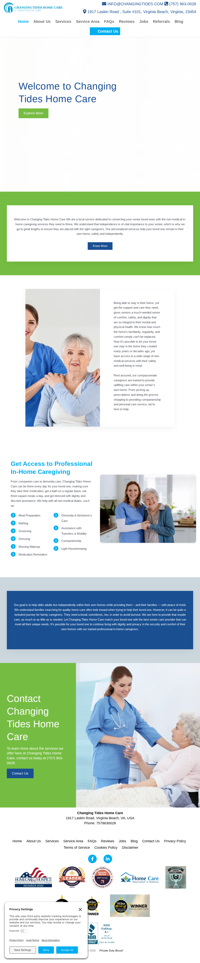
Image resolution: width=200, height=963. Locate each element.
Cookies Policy (105, 848)
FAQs (92, 841)
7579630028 (106, 823)
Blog (134, 841)
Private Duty (111, 950)
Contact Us (151, 841)
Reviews (107, 841)
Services (52, 841)
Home (17, 841)
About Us (33, 841)
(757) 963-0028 (182, 4)
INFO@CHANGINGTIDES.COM (135, 4)
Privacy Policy (175, 841)
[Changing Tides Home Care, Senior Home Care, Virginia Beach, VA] (100, 933)
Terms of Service (77, 848)
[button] (105, 31)
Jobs (122, 841)
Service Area (73, 841)
